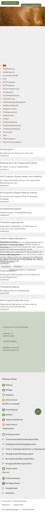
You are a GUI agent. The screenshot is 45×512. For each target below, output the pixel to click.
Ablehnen (18, 267)
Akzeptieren (6, 267)
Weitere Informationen (17, 270)
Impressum (31, 270)
